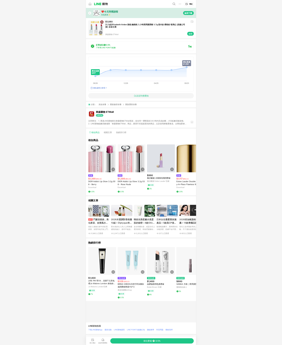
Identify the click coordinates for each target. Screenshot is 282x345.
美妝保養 (102, 104)
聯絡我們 (169, 330)
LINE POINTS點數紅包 (136, 330)
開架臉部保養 (115, 104)
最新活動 (108, 330)
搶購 (190, 34)
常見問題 (159, 330)
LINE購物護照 (119, 330)
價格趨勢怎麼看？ (100, 88)
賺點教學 (150, 330)
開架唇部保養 (131, 104)
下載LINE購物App (95, 330)
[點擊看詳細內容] (102, 158)
